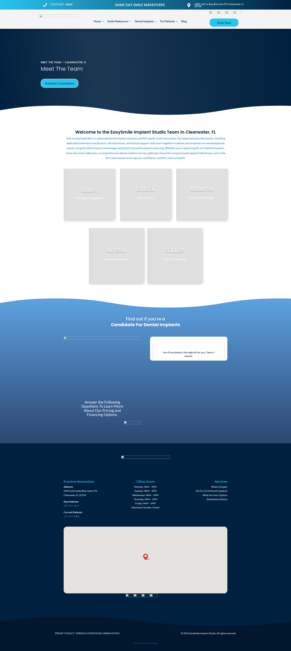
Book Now (224, 22)
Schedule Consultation (59, 83)
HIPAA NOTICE (111, 633)
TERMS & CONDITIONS (88, 633)
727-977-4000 (71, 516)
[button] (146, 556)
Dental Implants (144, 21)
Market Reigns (153, 643)
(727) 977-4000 (61, 4)
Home (97, 21)
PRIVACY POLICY (64, 633)
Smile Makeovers (117, 21)
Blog (184, 21)
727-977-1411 (71, 505)
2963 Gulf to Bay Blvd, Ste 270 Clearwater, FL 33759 (219, 5)
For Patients (167, 21)
